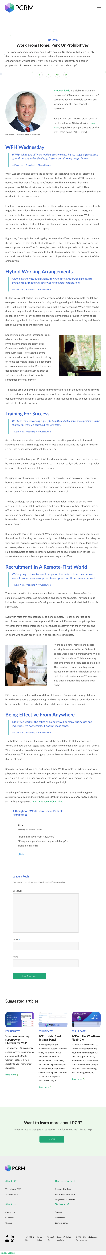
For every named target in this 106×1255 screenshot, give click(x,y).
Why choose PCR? (13, 1189)
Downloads (60, 1218)
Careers (8, 1223)
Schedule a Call (11, 1195)
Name (16, 939)
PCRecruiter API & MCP (65, 1195)
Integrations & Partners (65, 1200)
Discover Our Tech (63, 1189)
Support (58, 1212)
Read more (10, 1075)
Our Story (9, 1218)
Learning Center (61, 1223)
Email (17, 957)
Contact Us (10, 1212)
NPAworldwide (62, 91)
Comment (19, 891)
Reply (21, 854)
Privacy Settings (7, 1253)
